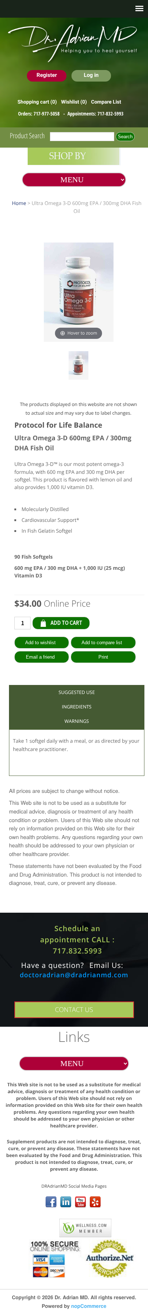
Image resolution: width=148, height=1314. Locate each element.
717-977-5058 (47, 113)
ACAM (45, 1226)
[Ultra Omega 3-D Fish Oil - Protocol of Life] (79, 366)
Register (47, 75)
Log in (91, 75)
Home (19, 203)
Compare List (106, 102)
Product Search (27, 135)
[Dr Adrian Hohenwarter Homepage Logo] (74, 44)
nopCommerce (88, 1306)
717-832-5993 (110, 113)
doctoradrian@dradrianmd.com (74, 975)
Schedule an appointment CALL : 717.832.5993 (77, 940)
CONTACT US (74, 1009)
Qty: (95, 623)
